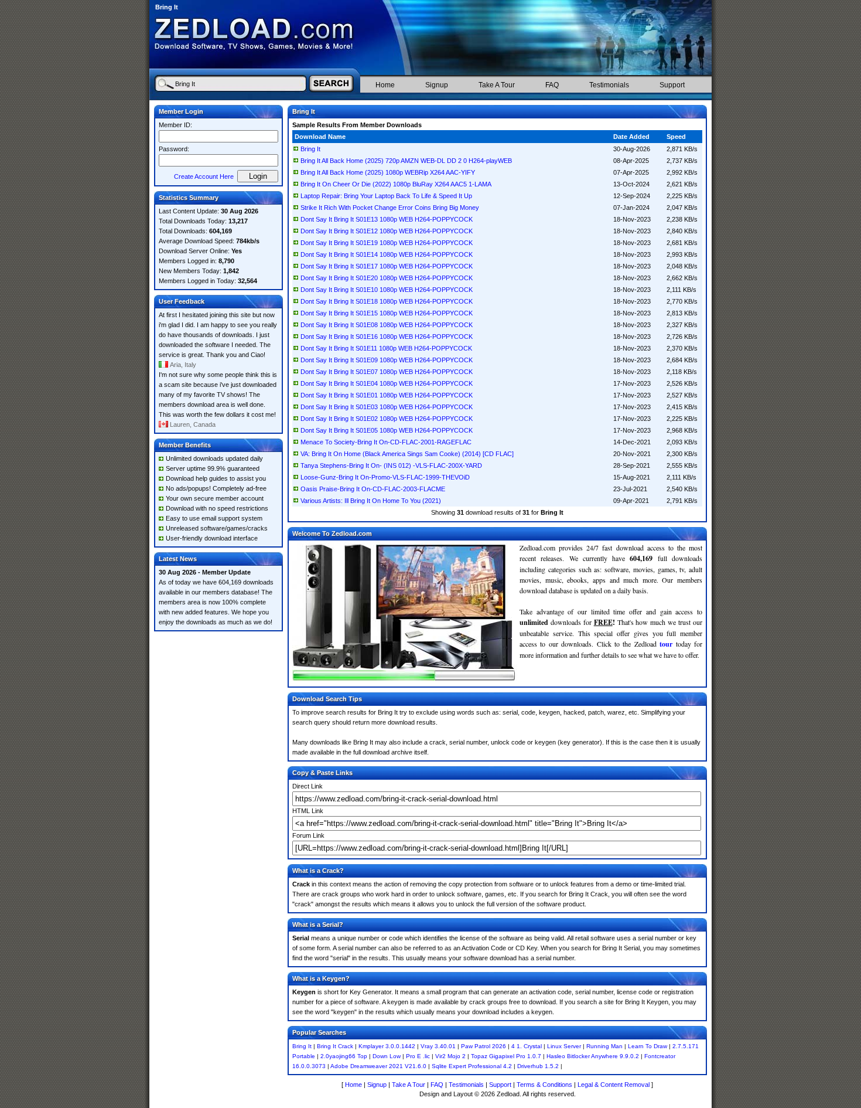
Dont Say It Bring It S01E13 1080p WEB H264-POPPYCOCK (386, 219)
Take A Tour (497, 85)
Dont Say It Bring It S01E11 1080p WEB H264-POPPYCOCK (386, 348)
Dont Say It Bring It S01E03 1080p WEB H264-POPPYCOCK (386, 406)
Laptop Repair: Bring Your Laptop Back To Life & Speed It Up (386, 195)
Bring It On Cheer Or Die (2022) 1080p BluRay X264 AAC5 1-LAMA (395, 184)
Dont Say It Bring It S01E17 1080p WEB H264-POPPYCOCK (386, 266)
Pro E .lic (418, 1056)
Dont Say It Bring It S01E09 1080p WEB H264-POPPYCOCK (386, 359)
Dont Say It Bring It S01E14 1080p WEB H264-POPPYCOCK (386, 254)
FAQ (552, 85)
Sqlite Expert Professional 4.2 (472, 1066)
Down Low (387, 1056)
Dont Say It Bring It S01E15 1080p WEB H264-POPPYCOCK (386, 313)
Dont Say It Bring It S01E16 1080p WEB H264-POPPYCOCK (386, 336)
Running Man (604, 1046)
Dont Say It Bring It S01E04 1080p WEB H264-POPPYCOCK (386, 383)
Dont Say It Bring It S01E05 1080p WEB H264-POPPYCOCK (386, 430)
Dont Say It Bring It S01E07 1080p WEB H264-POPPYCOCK (386, 371)
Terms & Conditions (544, 1084)
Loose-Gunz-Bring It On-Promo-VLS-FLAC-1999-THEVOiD (385, 477)
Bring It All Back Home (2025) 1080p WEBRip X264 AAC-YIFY (387, 172)
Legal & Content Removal (614, 1084)
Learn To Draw (647, 1046)
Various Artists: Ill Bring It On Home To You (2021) (370, 500)
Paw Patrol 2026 (483, 1046)
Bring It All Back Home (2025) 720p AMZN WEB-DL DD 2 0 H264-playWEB (406, 160)
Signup (436, 85)
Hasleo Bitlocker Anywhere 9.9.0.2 (592, 1056)
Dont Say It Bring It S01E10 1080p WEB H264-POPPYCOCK (386, 289)
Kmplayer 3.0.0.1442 (386, 1046)
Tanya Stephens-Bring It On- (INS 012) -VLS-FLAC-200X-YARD (391, 465)
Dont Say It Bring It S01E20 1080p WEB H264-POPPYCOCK (386, 277)
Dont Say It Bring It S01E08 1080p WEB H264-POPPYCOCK (386, 324)
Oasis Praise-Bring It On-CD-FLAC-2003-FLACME (372, 488)
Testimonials (609, 85)
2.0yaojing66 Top (343, 1056)
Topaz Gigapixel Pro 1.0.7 (506, 1056)
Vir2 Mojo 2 (450, 1056)
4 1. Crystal (526, 1046)
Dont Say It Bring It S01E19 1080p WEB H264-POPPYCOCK (386, 242)
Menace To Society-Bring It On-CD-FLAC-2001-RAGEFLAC (386, 442)
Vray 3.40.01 (438, 1046)
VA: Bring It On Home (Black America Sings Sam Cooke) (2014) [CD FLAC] (407, 453)
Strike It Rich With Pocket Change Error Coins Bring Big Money (389, 207)
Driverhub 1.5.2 (538, 1066)
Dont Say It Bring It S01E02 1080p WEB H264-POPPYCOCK (386, 418)
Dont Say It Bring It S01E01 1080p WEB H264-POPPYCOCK (386, 395)
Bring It (310, 148)
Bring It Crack (335, 1046)
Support (672, 85)
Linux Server (564, 1046)
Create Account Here (204, 176)
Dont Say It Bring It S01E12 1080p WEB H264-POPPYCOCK (386, 230)
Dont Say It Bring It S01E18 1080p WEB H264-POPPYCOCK (386, 301)
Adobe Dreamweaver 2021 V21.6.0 (378, 1066)
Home (385, 85)
